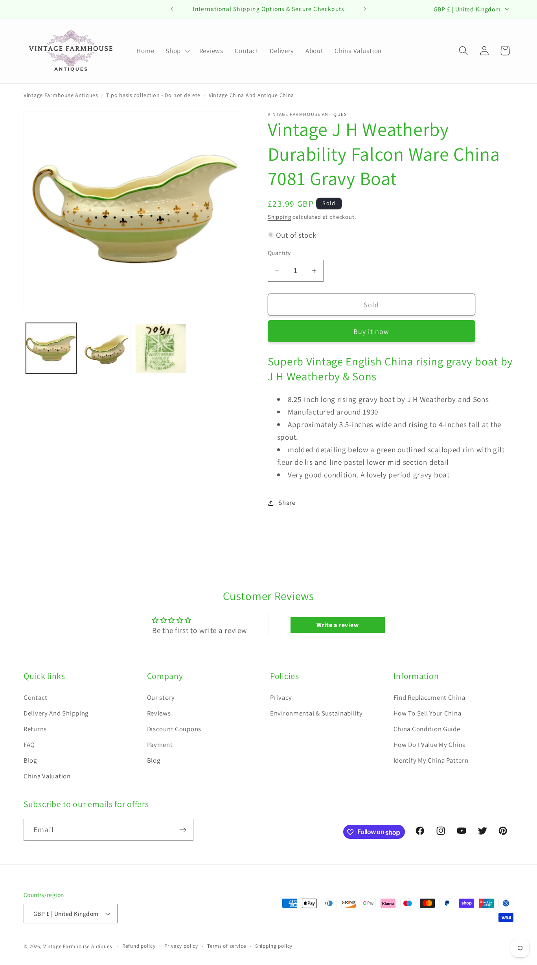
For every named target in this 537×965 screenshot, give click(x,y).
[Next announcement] (364, 9)
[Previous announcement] (172, 9)
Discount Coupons (174, 729)
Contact (36, 697)
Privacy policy (181, 946)
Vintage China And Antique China (251, 95)
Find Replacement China (429, 697)
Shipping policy (274, 946)
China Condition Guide (427, 729)
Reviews (159, 713)
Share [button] (287, 502)
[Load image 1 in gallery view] (51, 348)
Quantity (279, 253)
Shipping (279, 216)
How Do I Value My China (430, 744)
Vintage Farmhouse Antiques (61, 95)
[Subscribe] (182, 830)
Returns (35, 729)
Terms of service (226, 946)
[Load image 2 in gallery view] (106, 348)
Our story (161, 697)
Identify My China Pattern (431, 760)
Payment (160, 744)
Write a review (337, 625)
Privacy (281, 697)
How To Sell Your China (428, 713)
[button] (177, 51)
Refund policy (138, 946)
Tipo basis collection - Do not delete (153, 95)
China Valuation (47, 776)
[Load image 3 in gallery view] (161, 348)
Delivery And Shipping (56, 713)
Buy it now (371, 331)
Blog (30, 760)
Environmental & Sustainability (316, 713)
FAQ (29, 744)
